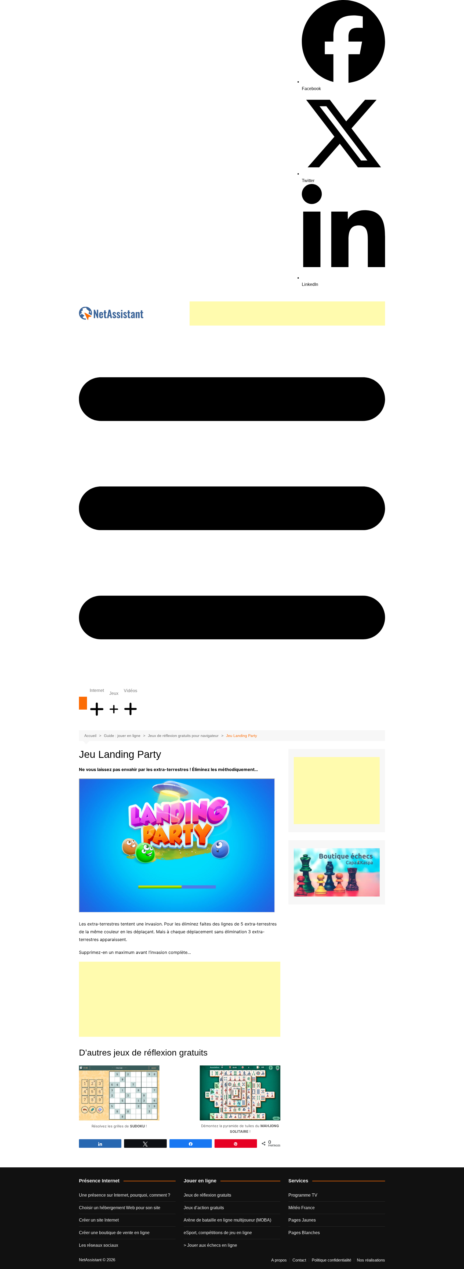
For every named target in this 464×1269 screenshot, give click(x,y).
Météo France (301, 1207)
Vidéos (130, 690)
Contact (299, 1260)
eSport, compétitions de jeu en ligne (218, 1232)
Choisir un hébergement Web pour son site (119, 1207)
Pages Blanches (304, 1232)
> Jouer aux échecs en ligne (210, 1245)
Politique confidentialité (331, 1260)
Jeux (113, 693)
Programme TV (302, 1195)
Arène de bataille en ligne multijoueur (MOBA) (227, 1220)
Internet (97, 690)
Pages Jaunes (302, 1220)
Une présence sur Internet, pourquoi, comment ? (124, 1195)
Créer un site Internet (99, 1220)
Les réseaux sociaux (98, 1245)
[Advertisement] (287, 313)
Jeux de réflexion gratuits (207, 1195)
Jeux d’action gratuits (204, 1207)
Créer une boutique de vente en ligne (114, 1232)
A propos (279, 1260)
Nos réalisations (371, 1260)
